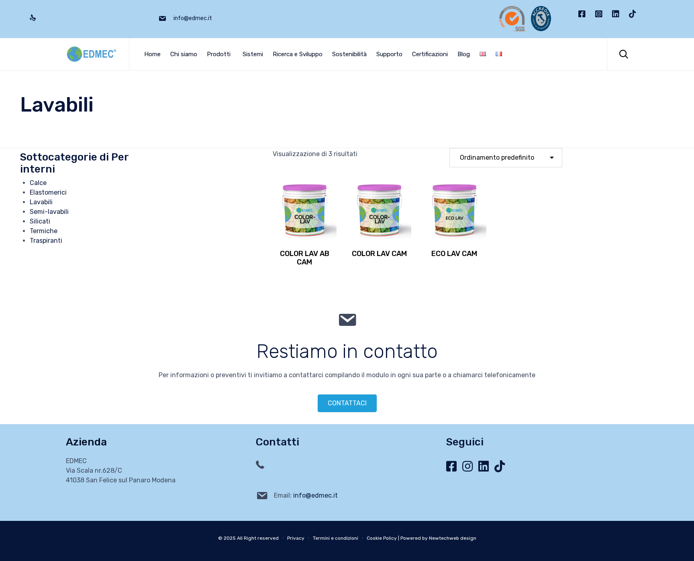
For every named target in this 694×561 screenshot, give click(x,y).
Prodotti (219, 54)
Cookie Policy (382, 538)
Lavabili (41, 202)
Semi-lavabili (49, 211)
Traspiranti (46, 240)
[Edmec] (91, 54)
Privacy (295, 538)
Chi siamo (183, 54)
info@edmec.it (315, 495)
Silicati (40, 221)
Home (152, 54)
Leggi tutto (304, 240)
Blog (463, 54)
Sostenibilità (349, 54)
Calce (38, 183)
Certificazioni (430, 54)
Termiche (43, 231)
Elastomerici (48, 192)
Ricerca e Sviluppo (298, 54)
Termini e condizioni (335, 538)
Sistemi (253, 54)
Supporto (389, 54)
